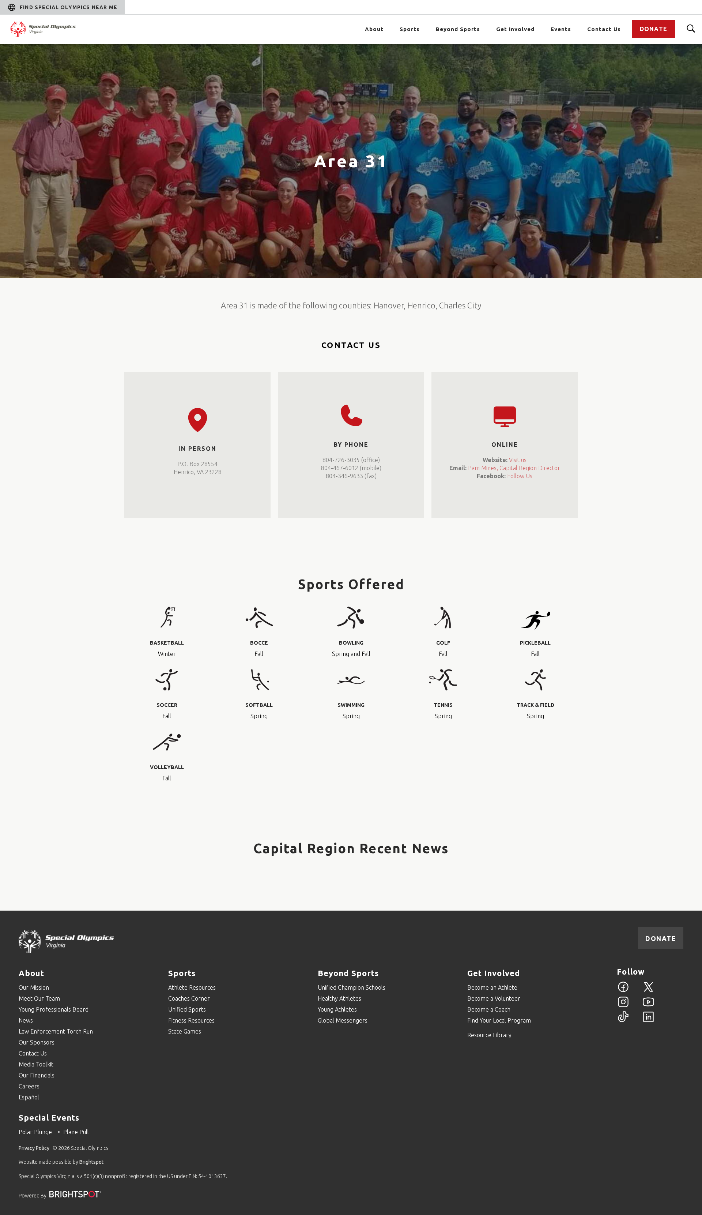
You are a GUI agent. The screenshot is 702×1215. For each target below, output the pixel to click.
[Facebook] (623, 991)
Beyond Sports (458, 29)
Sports (410, 29)
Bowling (351, 643)
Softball (259, 705)
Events (561, 29)
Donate (653, 29)
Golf (443, 643)
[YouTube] (648, 1006)
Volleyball (167, 767)
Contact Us (604, 29)
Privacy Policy (34, 1148)
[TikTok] (623, 1021)
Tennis (443, 705)
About (374, 29)
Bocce (259, 643)
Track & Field (535, 705)
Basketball (167, 643)
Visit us (517, 460)
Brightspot (91, 1162)
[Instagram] (623, 1006)
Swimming (351, 705)
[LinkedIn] (648, 1021)
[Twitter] (648, 991)
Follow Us (519, 476)
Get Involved (515, 29)
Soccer (166, 705)
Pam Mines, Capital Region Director (514, 468)
